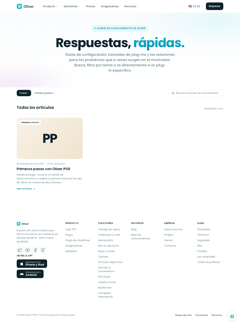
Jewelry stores (107, 282)
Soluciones (70, 6)
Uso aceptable (206, 256)
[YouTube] (27, 250)
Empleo (168, 235)
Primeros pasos (44, 93)
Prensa (168, 240)
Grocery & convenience (106, 269)
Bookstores (105, 287)
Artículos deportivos (110, 262)
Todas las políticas (208, 262)
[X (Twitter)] (20, 250)
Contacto (170, 245)
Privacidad (203, 229)
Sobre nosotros (173, 229)
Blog (133, 229)
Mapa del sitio (183, 315)
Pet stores (104, 276)
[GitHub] (43, 250)
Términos (203, 235)
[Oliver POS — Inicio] (25, 6)
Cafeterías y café (109, 235)
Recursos (130, 6)
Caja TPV (70, 229)
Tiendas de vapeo (109, 229)
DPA (199, 245)
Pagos (69, 235)
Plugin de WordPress (77, 240)
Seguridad (203, 240)
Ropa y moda (106, 251)
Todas (23, 93)
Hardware (71, 251)
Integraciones (110, 6)
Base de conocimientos (140, 236)
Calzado (103, 256)
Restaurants (105, 240)
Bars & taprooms (108, 245)
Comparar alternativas (105, 294)
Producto (49, 6)
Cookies (202, 251)
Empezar (214, 6)
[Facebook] (35, 250)
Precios (90, 6)
